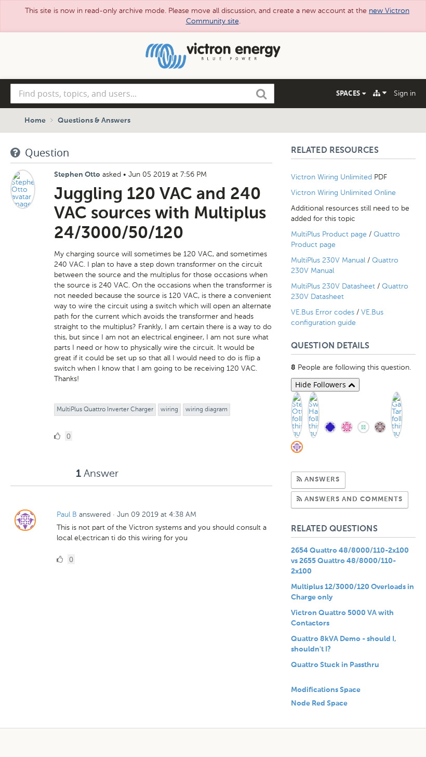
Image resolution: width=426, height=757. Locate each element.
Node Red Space (319, 703)
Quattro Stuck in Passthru (335, 665)
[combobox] (142, 93)
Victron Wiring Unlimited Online (343, 192)
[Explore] (379, 93)
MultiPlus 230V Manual (328, 260)
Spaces (349, 93)
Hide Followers (321, 384)
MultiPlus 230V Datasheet (334, 286)
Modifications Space (326, 690)
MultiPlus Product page (330, 234)
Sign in (405, 93)
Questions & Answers (94, 120)
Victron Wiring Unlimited (332, 177)
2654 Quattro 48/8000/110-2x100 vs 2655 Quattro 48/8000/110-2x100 (350, 561)
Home (35, 120)
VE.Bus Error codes (322, 312)
